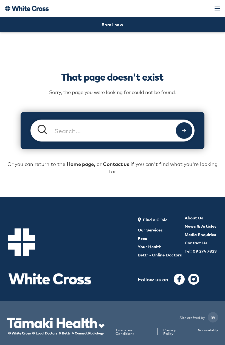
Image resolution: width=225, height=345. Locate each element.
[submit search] (184, 130)
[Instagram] (193, 279)
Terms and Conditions (125, 331)
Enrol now (112, 24)
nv (212, 317)
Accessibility (208, 330)
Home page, (81, 163)
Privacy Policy (169, 331)
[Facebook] (179, 279)
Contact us (116, 163)
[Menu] (217, 8)
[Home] (27, 8)
